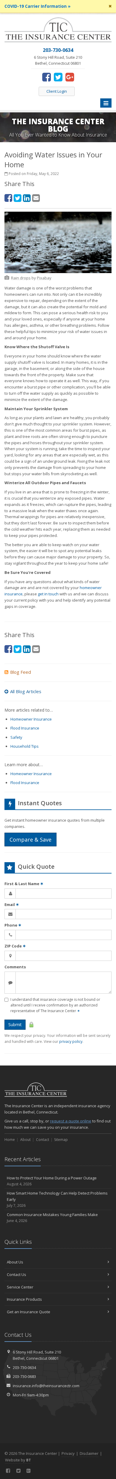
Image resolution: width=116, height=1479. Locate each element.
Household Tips (24, 746)
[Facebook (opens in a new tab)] (46, 77)
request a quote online (70, 1121)
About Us (15, 1262)
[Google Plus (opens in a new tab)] (69, 77)
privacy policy (70, 1041)
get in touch (48, 594)
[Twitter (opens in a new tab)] (58, 77)
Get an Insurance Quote (28, 1311)
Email (11, 904)
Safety (16, 737)
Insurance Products (24, 1299)
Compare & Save (30, 839)
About (25, 1139)
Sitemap (61, 1139)
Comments (15, 967)
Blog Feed (20, 672)
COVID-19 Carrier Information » (37, 6)
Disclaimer (89, 1453)
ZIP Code (15, 946)
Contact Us (16, 1274)
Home (9, 1139)
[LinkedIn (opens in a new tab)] (27, 198)
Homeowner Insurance (31, 719)
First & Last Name (23, 883)
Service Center (20, 1287)
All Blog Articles (25, 691)
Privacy (68, 1453)
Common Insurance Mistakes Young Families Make (52, 1217)
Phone (12, 925)
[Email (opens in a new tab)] (36, 198)
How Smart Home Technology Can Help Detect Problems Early (57, 1199)
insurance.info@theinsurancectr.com (46, 1385)
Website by (18, 1460)
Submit (15, 1024)
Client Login (56, 91)
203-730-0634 (24, 1367)
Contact (42, 1139)
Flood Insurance (24, 728)
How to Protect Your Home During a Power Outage (52, 1181)
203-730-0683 (24, 1376)
